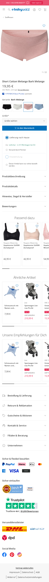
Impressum (14, 572)
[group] (24, 45)
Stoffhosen (9, 17)
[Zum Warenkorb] (45, 9)
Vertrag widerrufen (24, 568)
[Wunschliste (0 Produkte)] (39, 9)
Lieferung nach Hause (19, 137)
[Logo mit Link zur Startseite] (21, 9)
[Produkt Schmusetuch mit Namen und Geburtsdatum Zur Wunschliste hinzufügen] (17, 286)
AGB (38, 572)
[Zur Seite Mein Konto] (34, 9)
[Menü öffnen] (3, 10)
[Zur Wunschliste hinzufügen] (44, 26)
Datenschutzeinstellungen (30, 577)
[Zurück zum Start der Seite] (46, 563)
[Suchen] (9, 9)
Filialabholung (15, 156)
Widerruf (11, 577)
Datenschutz (27, 572)
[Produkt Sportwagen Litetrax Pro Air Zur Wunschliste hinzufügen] (37, 286)
